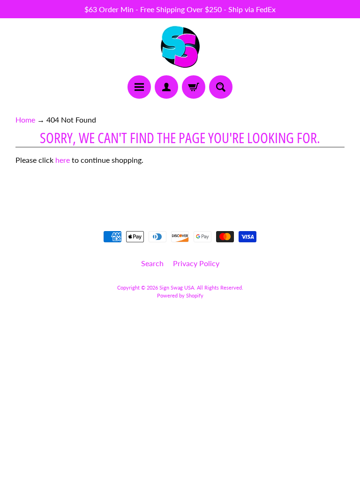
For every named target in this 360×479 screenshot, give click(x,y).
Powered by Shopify (180, 295)
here (62, 159)
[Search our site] (220, 87)
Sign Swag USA (176, 287)
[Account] (166, 87)
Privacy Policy (196, 263)
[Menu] (139, 87)
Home (25, 119)
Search (152, 263)
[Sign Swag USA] (180, 47)
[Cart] (193, 87)
